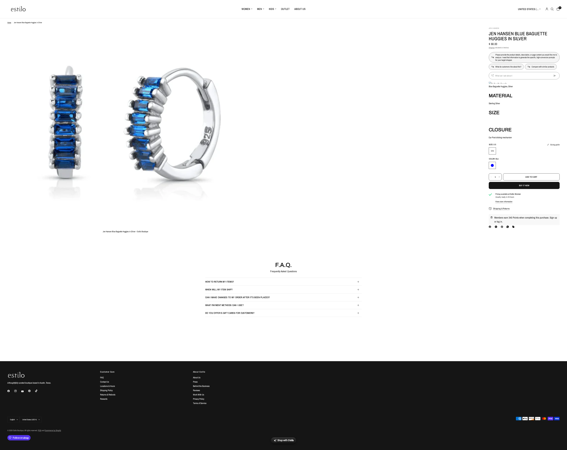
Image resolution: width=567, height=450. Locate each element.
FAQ (102, 377)
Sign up (553, 217)
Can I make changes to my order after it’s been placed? (237, 297)
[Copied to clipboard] (514, 227)
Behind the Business (201, 386)
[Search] (552, 9)
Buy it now (524, 185)
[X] (496, 227)
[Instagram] (17, 391)
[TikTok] (38, 391)
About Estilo (199, 372)
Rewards (103, 398)
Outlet (285, 9)
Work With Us (198, 394)
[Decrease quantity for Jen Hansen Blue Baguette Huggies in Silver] (491, 177)
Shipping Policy (106, 390)
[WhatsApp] (508, 227)
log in (499, 221)
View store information (504, 201)
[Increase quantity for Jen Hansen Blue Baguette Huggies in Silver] (499, 177)
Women (246, 9)
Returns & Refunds (107, 394)
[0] (557, 9)
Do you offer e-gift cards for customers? (230, 313)
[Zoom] (237, 33)
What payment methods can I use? (224, 305)
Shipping (491, 47)
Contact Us (104, 381)
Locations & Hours (107, 386)
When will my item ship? (219, 289)
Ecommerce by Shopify (53, 430)
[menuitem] (247, 9)
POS (39, 430)
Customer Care (107, 372)
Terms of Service (199, 403)
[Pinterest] (502, 227)
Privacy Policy (198, 398)
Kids (271, 9)
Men (259, 9)
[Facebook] (490, 227)
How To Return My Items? (219, 281)
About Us (300, 9)
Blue (492, 165)
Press (195, 381)
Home (9, 22)
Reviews (196, 390)
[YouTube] (24, 391)
